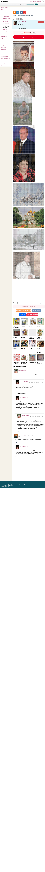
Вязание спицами (4, 34)
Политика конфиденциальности (7, 485)
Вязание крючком (4, 36)
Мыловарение (3, 49)
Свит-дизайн (3, 63)
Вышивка (2, 12)
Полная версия (4, 482)
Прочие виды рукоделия (5, 58)
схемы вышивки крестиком (19, 300)
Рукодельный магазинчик (5, 61)
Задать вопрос (10, 484)
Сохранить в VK (36, 310)
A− (22, 32)
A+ (30, 32)
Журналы (4, 14)
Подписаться (41, 21)
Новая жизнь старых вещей (6, 52)
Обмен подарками (4, 56)
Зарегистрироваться (37, 1)
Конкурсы (2, 45)
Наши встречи (3, 51)
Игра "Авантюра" (6, 23)
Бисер (2, 9)
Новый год (3, 54)
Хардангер (5, 29)
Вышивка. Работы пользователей (6, 21)
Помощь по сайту (16, 484)
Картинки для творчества (5, 43)
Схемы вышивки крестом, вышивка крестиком (6, 26)
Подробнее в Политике (30, 4)
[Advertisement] (28, 290)
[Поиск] (42, 1)
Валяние (2, 32)
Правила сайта (4, 484)
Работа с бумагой (4, 60)
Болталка (2, 11)
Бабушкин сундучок (4, 7)
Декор (2, 38)
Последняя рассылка (24, 484)
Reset (34, 32)
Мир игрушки (3, 47)
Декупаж (2, 40)
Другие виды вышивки (7, 31)
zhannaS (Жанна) (22, 370)
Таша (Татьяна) (21, 435)
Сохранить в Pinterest (32, 314)
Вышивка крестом (6, 16)
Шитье (2, 65)
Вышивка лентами (6, 18)
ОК (36, 4)
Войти (31, 1)
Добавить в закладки (28, 37)
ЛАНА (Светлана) (22, 21)
